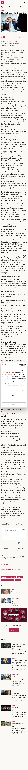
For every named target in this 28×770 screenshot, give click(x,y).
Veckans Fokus (14, 7)
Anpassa (13, 399)
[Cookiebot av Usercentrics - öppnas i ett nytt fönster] (19, 365)
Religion (18, 580)
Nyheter (4, 7)
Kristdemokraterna (7, 580)
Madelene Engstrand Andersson (13, 41)
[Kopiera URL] (9, 564)
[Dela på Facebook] (1, 564)
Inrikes (2, 10)
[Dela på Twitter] (4, 564)
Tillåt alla (14, 395)
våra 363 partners (11, 372)
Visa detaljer (19, 390)
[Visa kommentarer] (4, 37)
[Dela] (2, 37)
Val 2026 (23, 7)
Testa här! (14, 630)
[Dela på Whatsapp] (12, 564)
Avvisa (14, 404)
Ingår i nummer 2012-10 (8, 577)
